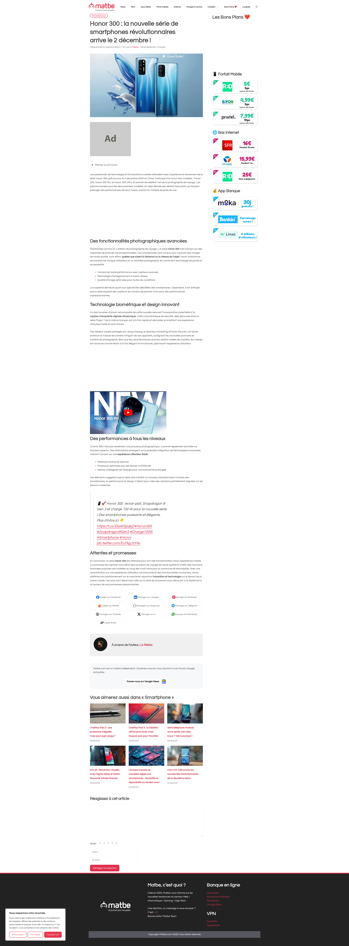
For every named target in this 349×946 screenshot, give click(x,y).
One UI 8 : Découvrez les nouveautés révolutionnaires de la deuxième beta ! (182, 774)
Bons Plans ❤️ (230, 7)
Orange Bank (214, 904)
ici (155, 912)
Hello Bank (213, 893)
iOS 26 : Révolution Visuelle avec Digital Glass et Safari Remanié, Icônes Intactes (105, 774)
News (122, 7)
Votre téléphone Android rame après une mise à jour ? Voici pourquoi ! (180, 731)
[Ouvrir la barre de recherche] (256, 7)
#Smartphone (107, 537)
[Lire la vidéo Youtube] (128, 412)
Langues (246, 7)
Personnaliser (18, 935)
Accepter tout (53, 935)
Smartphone (99, 15)
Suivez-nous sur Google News (143, 681)
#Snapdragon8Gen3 (113, 532)
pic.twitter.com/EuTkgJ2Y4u (118, 543)
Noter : (93, 843)
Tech (133, 7)
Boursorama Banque (218, 897)
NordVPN (212, 921)
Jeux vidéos (146, 7)
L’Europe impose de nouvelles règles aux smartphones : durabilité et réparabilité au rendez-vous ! (144, 776)
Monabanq (213, 901)
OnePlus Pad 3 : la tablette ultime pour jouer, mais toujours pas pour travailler (143, 731)
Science (177, 7)
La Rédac (146, 644)
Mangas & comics (194, 7)
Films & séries (162, 7)
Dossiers (211, 7)
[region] (35, 925)
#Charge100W (141, 532)
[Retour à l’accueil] (102, 7)
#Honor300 (143, 526)
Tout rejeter (35, 935)
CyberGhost (213, 925)
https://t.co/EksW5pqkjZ (115, 526)
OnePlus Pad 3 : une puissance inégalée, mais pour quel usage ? (103, 731)
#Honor (125, 537)
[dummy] (110, 155)
